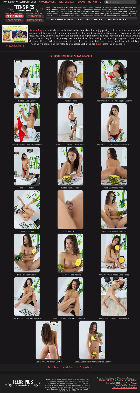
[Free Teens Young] (70, 228)
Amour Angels (47, 2)
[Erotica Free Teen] (27, 228)
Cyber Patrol (105, 380)
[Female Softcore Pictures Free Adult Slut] (114, 141)
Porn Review (14, 20)
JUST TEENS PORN (116, 19)
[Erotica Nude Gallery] (27, 98)
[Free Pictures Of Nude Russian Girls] (27, 141)
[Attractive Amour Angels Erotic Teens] (114, 272)
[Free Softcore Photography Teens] (70, 141)
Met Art (92, 2)
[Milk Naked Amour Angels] (114, 185)
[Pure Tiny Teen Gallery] (27, 272)
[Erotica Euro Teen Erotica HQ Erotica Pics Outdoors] (70, 315)
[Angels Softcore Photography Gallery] (114, 315)
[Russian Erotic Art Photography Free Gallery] (92, 359)
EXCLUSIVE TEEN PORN (90, 19)
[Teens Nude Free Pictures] (70, 272)
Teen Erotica (66, 2)
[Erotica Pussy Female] (70, 185)
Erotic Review (34, 20)
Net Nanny (118, 380)
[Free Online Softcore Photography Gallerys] (114, 98)
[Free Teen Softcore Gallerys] (114, 228)
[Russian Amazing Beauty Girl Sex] (49, 359)
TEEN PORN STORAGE (62, 19)
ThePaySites (35, 16)
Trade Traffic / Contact (126, 385)
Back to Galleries (63, 56)
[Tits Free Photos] (27, 185)
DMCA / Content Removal (124, 387)
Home (51, 56)
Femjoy (81, 2)
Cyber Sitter (131, 380)
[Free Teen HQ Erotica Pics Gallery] (27, 315)
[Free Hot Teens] (70, 98)
